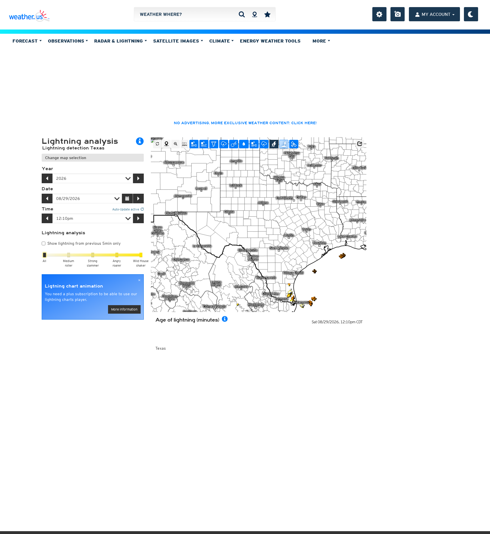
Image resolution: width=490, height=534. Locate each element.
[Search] (242, 14)
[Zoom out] (175, 144)
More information (124, 309)
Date (47, 188)
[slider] (44, 255)
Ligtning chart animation (74, 286)
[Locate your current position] (166, 144)
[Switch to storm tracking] (233, 144)
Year (47, 168)
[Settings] (379, 14)
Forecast (25, 40)
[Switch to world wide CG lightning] (283, 144)
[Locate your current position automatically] (254, 14)
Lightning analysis (63, 232)
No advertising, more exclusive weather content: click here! (245, 123)
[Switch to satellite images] (293, 144)
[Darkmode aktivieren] (471, 14)
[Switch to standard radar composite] (203, 144)
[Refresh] (157, 144)
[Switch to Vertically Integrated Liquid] (244, 144)
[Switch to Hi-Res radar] (193, 144)
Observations (67, 40)
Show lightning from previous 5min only (84, 243)
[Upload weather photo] (397, 14)
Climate (220, 40)
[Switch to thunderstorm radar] (223, 144)
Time (47, 209)
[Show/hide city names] (185, 144)
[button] (360, 144)
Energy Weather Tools (270, 40)
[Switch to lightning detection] (273, 144)
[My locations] (267, 14)
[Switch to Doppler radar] (213, 144)
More (320, 40)
